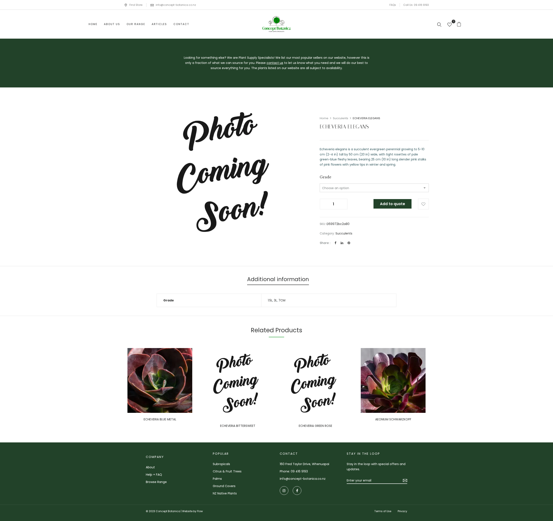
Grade (325, 177)
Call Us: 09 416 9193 (416, 5)
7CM (281, 300)
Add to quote (392, 203)
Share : (325, 243)
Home (324, 118)
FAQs (392, 5)
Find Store (135, 5)
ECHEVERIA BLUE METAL (160, 419)
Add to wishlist (423, 204)
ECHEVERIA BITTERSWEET (237, 426)
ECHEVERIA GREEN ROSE (315, 426)
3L (275, 300)
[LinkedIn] (342, 243)
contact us (275, 63)
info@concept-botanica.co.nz (176, 5)
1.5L (270, 300)
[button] (460, 24)
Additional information (278, 279)
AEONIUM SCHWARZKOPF (393, 419)
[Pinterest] (349, 243)
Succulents (340, 118)
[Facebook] (335, 243)
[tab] (278, 280)
